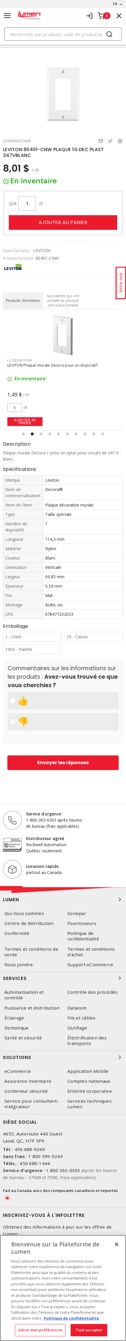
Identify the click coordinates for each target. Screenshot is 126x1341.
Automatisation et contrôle (24, 994)
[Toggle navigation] (7, 15)
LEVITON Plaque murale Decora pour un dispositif (52, 365)
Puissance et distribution (31, 1008)
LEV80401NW (19, 360)
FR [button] (115, 3)
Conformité (17, 933)
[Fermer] (116, 1244)
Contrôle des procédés (92, 992)
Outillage (77, 1028)
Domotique (16, 1028)
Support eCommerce (90, 964)
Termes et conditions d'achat (91, 951)
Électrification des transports (87, 1040)
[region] (63, 1288)
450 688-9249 (30, 1149)
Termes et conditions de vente (31, 951)
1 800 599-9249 (45, 1156)
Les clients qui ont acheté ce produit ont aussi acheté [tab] (63, 300)
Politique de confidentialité (83, 936)
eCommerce (17, 1071)
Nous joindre (18, 964)
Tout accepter (89, 1330)
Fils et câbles (81, 1018)
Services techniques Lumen (89, 1103)
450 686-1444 (35, 1163)
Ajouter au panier (63, 222)
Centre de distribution (29, 923)
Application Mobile (88, 1071)
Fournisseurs (81, 923)
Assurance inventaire (27, 1081)
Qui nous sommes (24, 913)
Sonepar (76, 913)
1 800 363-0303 (63, 1170)
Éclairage (14, 1018)
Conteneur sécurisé (26, 1091)
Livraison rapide (42, 866)
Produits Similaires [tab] (23, 300)
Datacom (76, 1008)
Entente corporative (89, 1091)
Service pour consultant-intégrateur (31, 1103)
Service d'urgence (43, 814)
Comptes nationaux (88, 1081)
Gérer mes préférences (40, 1330)
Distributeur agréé (45, 838)
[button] (23, 433)
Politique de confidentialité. (71, 1318)
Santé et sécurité (23, 1038)
